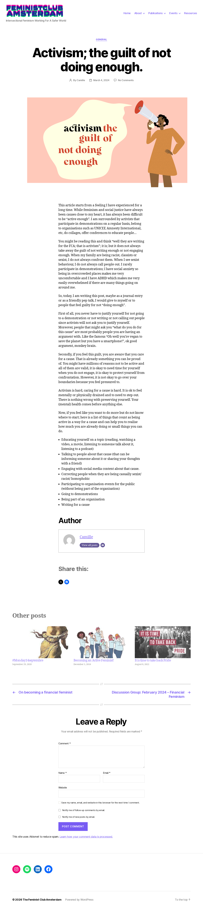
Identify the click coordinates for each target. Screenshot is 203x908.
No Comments (126, 80)
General (101, 39)
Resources (190, 13)
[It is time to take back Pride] (163, 642)
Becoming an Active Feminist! (94, 660)
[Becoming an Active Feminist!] (101, 642)
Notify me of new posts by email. (78, 816)
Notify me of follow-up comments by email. (83, 810)
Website (62, 787)
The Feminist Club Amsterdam (42, 899)
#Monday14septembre (27, 660)
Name (62, 773)
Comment (64, 743)
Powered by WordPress (79, 899)
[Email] (102, 545)
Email (106, 773)
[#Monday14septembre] (40, 642)
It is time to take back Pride (153, 660)
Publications (155, 13)
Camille (81, 80)
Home (127, 13)
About (138, 13)
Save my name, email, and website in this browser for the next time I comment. (100, 802)
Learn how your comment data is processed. (86, 836)
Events (173, 13)
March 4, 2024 (101, 80)
